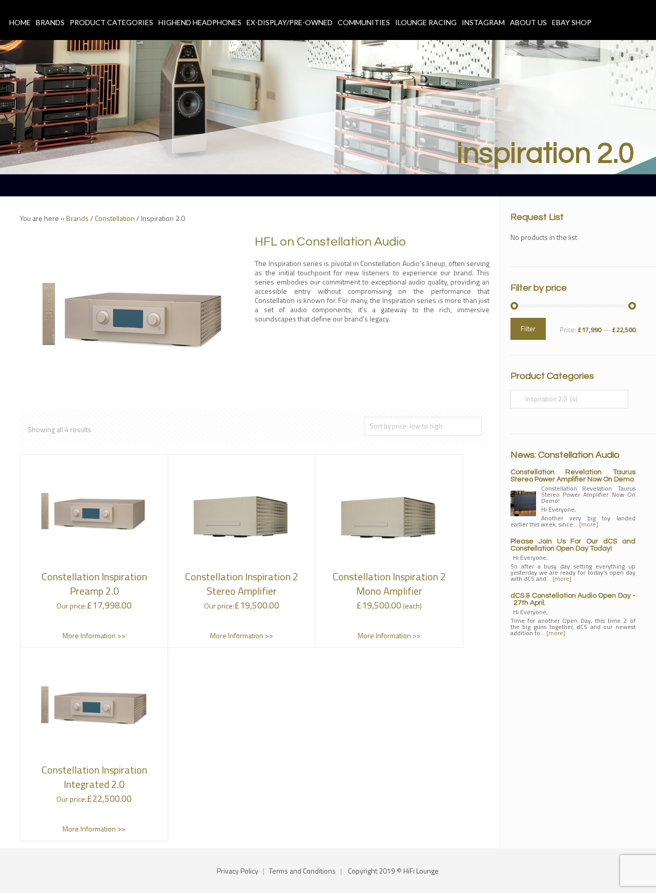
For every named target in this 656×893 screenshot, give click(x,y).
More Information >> (94, 635)
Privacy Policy (237, 870)
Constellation (115, 218)
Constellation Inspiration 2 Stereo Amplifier (241, 584)
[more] (588, 524)
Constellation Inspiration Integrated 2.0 (94, 777)
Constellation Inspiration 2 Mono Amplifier (389, 584)
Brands (77, 218)
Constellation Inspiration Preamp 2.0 (94, 584)
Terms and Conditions (302, 870)
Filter (528, 328)
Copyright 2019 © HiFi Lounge (393, 870)
